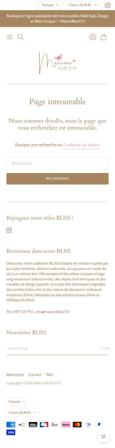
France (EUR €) (80, 5)
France (20, 412)
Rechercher (57, 178)
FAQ (49, 374)
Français (47, 5)
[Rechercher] (21, 37)
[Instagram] (107, 6)
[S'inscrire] (105, 348)
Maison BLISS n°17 (46, 383)
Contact (35, 374)
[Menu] (10, 37)
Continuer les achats (81, 144)
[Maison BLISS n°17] (57, 63)
